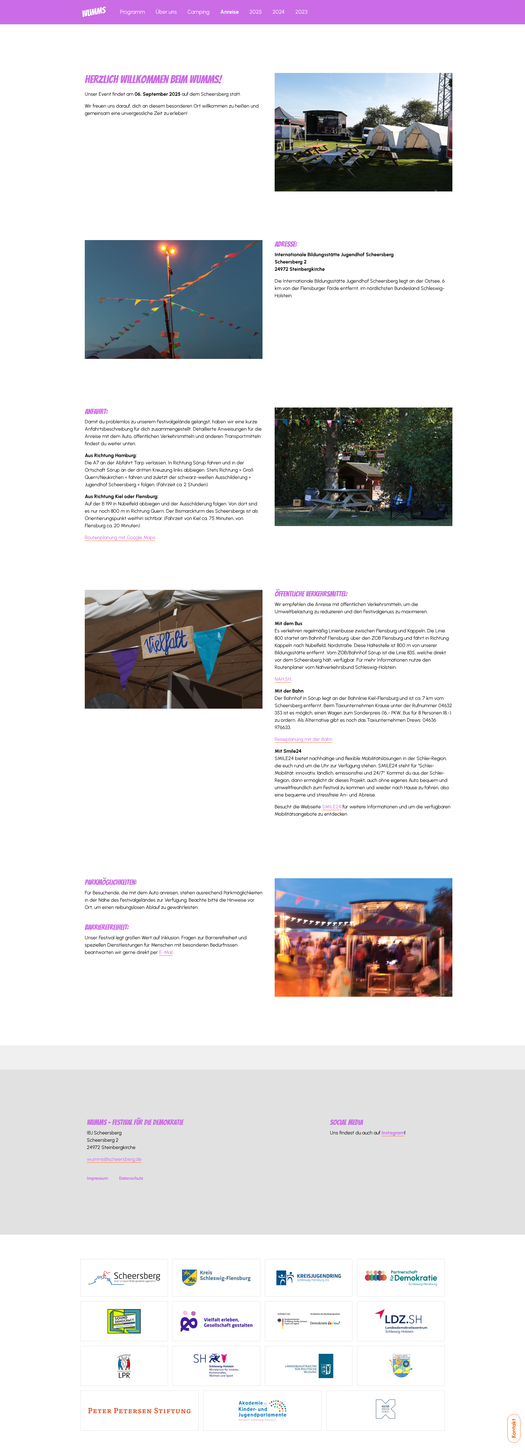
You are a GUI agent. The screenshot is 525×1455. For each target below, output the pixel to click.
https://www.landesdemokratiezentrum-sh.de (400, 1321)
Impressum (97, 1178)
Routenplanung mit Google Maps (120, 537)
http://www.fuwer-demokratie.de (400, 1277)
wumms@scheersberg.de (114, 1159)
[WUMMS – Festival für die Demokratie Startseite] (94, 12)
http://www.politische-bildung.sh (308, 1366)
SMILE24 (331, 807)
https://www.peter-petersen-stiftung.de (139, 1410)
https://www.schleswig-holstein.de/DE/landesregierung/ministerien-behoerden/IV (216, 1366)
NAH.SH (283, 679)
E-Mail (166, 952)
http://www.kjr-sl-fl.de (308, 1277)
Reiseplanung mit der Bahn (303, 739)
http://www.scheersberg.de (124, 1277)
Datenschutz (131, 1178)
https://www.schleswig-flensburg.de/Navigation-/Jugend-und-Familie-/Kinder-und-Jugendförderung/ (400, 1366)
